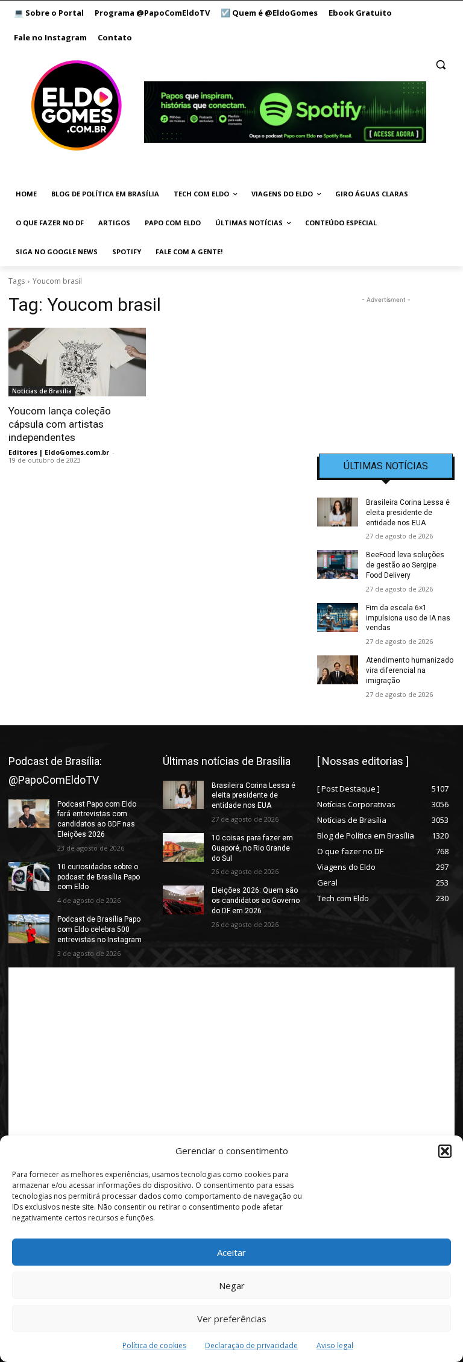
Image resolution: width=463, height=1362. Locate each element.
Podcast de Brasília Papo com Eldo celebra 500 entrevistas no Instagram (99, 929)
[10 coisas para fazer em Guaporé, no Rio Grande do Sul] (183, 847)
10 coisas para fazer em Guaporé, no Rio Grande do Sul (252, 848)
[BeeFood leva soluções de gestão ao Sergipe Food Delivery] (337, 564)
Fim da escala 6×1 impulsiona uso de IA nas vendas (408, 618)
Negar (232, 1285)
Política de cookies (154, 1345)
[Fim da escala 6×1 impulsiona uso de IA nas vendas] (337, 617)
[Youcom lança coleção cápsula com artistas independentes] (77, 362)
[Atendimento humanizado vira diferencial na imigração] (337, 669)
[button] (445, 1151)
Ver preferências (231, 1319)
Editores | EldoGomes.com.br (58, 452)
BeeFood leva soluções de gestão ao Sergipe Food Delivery (405, 565)
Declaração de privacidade (251, 1345)
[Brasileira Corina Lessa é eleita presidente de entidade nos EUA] (337, 512)
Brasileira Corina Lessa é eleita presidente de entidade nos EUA (408, 512)
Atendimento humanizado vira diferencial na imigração (409, 670)
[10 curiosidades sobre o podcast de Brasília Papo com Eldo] (28, 876)
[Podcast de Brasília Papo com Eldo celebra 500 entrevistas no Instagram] (28, 928)
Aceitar (231, 1252)
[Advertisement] (386, 366)
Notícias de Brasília (42, 391)
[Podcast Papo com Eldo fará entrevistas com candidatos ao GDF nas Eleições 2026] (28, 813)
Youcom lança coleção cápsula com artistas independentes (59, 424)
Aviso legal (335, 1345)
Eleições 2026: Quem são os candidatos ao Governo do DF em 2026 (256, 900)
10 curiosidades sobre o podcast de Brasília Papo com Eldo (98, 877)
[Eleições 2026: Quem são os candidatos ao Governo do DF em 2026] (183, 900)
